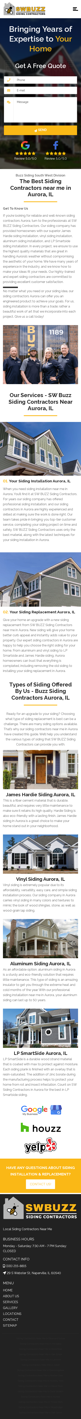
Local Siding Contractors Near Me (27, 1229)
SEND (42, 130)
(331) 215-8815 (16, 1266)
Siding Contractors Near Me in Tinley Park (40, 1402)
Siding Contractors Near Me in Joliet (41, 1365)
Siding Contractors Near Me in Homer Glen (40, 1375)
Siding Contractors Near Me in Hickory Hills (41, 1380)
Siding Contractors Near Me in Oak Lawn (40, 1412)
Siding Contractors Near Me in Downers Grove (40, 1338)
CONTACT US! (40, 1184)
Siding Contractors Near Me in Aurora (40, 1396)
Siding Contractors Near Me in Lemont (40, 1359)
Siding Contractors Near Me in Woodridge (41, 1407)
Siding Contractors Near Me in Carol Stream (41, 1391)
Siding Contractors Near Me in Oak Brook (40, 1354)
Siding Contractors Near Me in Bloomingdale (40, 1370)
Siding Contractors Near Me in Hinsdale (40, 1343)
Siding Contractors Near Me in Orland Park (40, 1386)
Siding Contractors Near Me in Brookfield (40, 1349)
